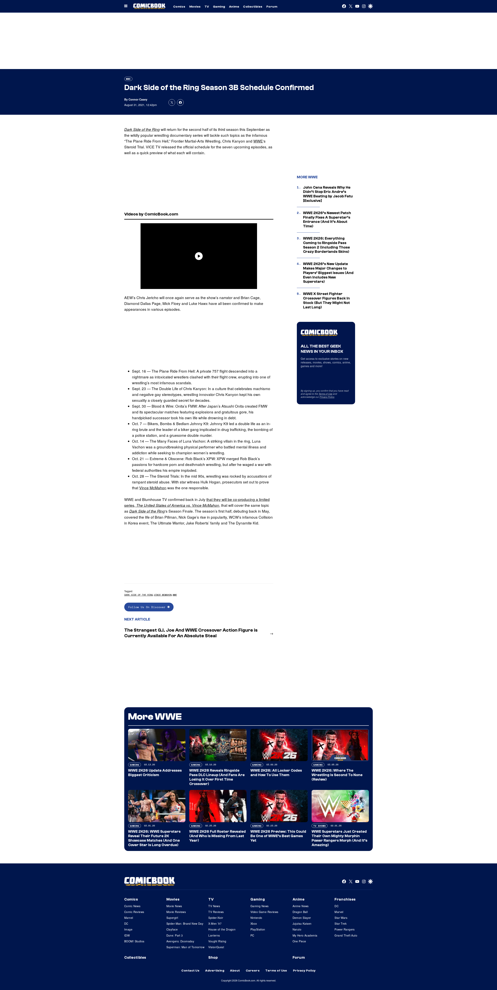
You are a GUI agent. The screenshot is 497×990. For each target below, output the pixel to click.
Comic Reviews (134, 912)
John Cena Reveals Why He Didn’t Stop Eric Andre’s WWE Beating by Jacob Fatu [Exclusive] (328, 194)
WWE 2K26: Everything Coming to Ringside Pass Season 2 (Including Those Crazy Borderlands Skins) (326, 245)
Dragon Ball (300, 912)
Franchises (345, 899)
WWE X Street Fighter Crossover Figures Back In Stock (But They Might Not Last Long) (326, 300)
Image (128, 929)
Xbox (253, 923)
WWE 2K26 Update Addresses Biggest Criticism (155, 772)
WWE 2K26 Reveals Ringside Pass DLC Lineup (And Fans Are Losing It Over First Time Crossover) (217, 777)
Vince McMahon (152, 487)
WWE (128, 79)
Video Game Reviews (264, 912)
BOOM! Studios (134, 941)
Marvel (128, 918)
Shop (213, 957)
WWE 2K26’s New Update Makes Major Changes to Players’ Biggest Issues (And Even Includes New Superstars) (328, 273)
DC (126, 923)
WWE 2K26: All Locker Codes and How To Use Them (276, 772)
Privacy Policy (327, 396)
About (235, 970)
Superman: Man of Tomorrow (185, 947)
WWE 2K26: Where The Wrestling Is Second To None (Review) (337, 775)
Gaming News (259, 906)
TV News (214, 906)
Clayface (172, 929)
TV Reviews (216, 912)
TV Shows (319, 825)
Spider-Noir (215, 918)
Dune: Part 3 (174, 935)
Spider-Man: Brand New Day (184, 923)
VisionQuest (216, 947)
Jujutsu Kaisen (302, 923)
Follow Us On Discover (147, 607)
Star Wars (341, 918)
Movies (195, 6)
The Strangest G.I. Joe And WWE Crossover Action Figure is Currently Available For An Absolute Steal (191, 633)
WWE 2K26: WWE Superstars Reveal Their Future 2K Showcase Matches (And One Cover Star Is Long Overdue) (154, 838)
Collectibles (252, 6)
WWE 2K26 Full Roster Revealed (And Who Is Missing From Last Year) (217, 836)
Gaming (219, 6)
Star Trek (341, 923)
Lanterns (214, 935)
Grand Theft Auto (346, 935)
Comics (179, 6)
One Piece (299, 941)
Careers (253, 970)
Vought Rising (217, 941)
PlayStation (257, 929)
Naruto (297, 929)
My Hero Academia (305, 935)
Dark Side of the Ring (142, 129)
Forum (271, 6)
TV (207, 6)
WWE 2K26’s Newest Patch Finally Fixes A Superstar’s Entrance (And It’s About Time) (327, 219)
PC (252, 935)
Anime (234, 6)
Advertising (214, 970)
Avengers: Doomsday (180, 941)
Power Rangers (345, 929)
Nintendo (256, 918)
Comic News (132, 906)
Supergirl (172, 918)
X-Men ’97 (215, 923)
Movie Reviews (176, 912)
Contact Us (190, 970)
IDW (127, 935)
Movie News (174, 906)
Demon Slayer (302, 918)
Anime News (301, 906)
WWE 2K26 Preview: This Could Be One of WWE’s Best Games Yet (278, 836)
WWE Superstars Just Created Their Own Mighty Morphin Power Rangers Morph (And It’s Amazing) (339, 838)
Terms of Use (325, 393)
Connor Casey (138, 99)
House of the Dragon (221, 929)
